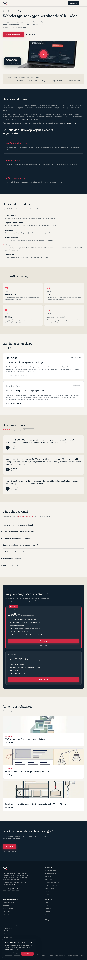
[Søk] (64, 3)
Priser (46, 902)
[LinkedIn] (4, 889)
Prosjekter (48, 908)
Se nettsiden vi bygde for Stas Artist (16, 375)
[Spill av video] (43, 54)
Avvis (16, 953)
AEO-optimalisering (50, 873)
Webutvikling (48, 879)
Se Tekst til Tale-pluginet (13, 403)
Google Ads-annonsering (52, 882)
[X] (9, 889)
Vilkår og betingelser (60, 955)
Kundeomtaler (49, 911)
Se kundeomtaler (28, 430)
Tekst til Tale (6, 905)
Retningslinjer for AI (73, 955)
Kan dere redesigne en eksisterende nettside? (20, 545)
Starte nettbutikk (49, 888)
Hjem (4, 11)
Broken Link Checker (8, 902)
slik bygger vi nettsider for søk (27, 119)
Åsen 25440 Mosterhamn (8, 934)
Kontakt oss (73, 3)
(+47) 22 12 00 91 (13, 851)
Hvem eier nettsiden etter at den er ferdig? (19, 532)
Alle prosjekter (7, 348)
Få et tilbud (9, 846)
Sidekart (82, 955)
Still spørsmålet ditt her (26, 516)
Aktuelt (47, 917)
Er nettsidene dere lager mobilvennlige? (18, 538)
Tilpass (8, 953)
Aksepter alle (27, 953)
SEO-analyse (6, 911)
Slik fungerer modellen (43, 645)
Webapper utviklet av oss (10, 917)
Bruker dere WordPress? (12, 565)
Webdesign (48, 876)
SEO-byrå (47, 914)
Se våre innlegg (7, 711)
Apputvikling (48, 891)
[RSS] (17, 889)
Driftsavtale (48, 894)
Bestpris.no (6, 914)
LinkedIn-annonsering (51, 885)
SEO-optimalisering (50, 870)
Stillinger (47, 920)
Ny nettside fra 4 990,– (13, 34)
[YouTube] (13, 889)
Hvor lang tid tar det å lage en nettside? (18, 525)
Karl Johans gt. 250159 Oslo (7, 929)
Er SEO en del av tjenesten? (13, 552)
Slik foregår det (31, 34)
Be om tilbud (43, 679)
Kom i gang (43, 641)
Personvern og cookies (47, 955)
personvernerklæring (12, 949)
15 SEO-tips (11, 884)
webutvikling (71, 123)
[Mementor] (5, 3)
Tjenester (10, 11)
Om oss (47, 905)
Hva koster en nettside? (12, 559)
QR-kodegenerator (8, 908)
